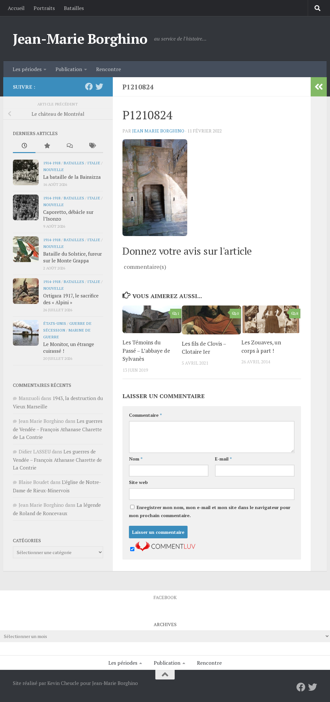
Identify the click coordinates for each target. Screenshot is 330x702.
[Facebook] (89, 86)
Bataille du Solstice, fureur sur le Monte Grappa (72, 257)
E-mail (223, 459)
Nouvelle (53, 169)
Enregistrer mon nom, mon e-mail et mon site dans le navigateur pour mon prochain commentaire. (209, 511)
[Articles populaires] (46, 146)
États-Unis (54, 323)
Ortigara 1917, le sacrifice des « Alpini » (71, 298)
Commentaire (145, 415)
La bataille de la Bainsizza (72, 177)
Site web (138, 482)
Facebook (165, 597)
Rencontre (108, 69)
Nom (135, 459)
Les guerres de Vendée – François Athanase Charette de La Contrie (57, 429)
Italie (93, 162)
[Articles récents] (24, 146)
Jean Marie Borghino (158, 131)
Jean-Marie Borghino (80, 39)
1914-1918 (51, 162)
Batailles (74, 8)
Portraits (44, 8)
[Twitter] (99, 86)
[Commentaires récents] (69, 146)
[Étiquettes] (92, 146)
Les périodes (27, 69)
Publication (68, 69)
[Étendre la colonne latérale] (319, 86)
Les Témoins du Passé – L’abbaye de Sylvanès (146, 350)
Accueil (16, 8)
